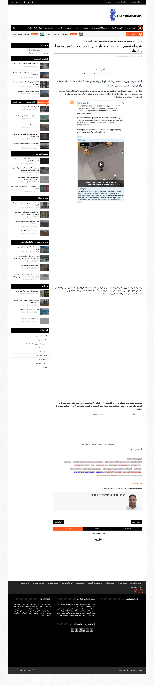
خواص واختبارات (120, 462)
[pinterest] (20, 2)
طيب (124, 472)
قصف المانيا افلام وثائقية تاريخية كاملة (34, 34)
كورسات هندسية (136, 465)
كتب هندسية (67, 462)
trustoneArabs (101, 475)
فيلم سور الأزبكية (34, 125)
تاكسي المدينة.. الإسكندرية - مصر (74, 34)
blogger (68, 529)
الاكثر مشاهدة (30, 102)
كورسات (85, 28)
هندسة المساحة (53, 583)
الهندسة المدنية (131, 28)
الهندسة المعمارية (116, 28)
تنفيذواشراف (99, 462)
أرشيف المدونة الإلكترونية (18, 102)
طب (76, 28)
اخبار (106, 465)
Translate (46, 53)
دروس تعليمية (80, 465)
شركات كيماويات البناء (35, 28)
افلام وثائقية (89, 34)
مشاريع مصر (100, 465)
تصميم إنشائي (42, 348)
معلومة (68, 28)
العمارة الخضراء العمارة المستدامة (28, 91)
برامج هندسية (113, 465)
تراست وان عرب (136, 475)
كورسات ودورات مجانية (110, 469)
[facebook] (32, 2)
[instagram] (16, 2)
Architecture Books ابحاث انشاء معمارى (26, 63)
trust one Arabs (112, 475)
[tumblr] (24, 2)
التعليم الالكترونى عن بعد (99, 28)
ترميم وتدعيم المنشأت (95, 583)
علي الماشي (49, 28)
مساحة (88, 465)
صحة (92, 465)
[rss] (12, 2)
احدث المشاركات (43, 102)
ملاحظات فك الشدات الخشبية (30, 230)
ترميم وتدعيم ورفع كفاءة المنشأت (83, 462)
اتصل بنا (108, 2)
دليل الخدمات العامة (76, 469)
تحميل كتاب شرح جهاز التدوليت (29, 309)
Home (140, 41)
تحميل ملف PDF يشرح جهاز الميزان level (26, 291)
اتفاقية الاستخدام (135, 2)
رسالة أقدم (58, 522)
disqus (97, 529)
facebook (127, 529)
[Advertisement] (98, 311)
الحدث (60, 28)
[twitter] (28, 2)
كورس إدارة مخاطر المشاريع (92, 469)
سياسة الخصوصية (120, 2)
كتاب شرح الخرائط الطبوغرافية (29, 319)
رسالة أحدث (136, 522)
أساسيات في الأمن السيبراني (113, 472)
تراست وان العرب (124, 475)
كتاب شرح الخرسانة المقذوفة (30, 265)
